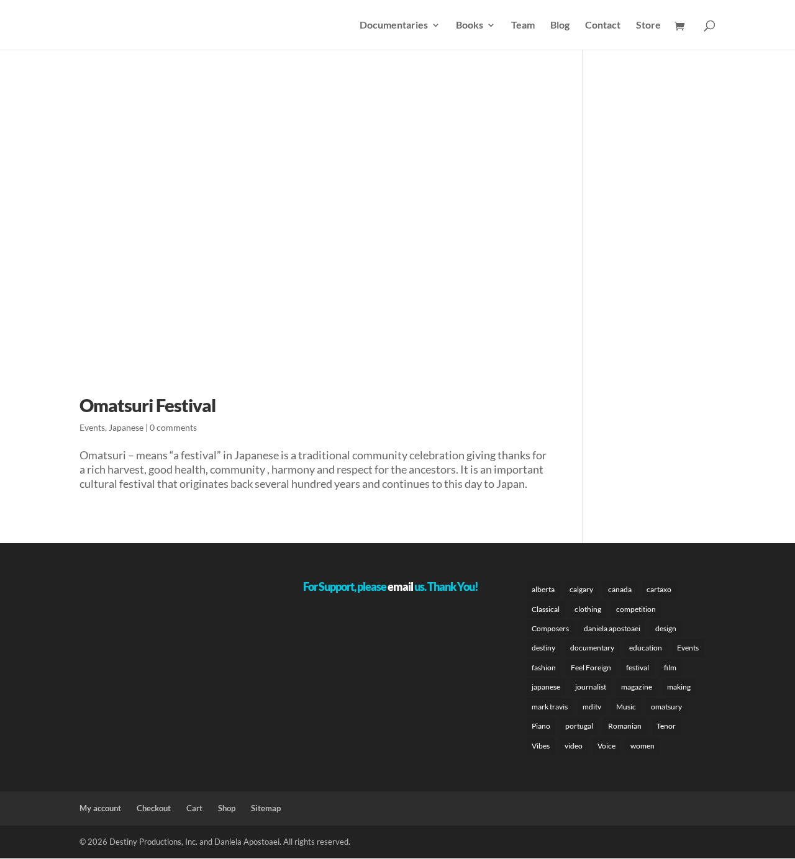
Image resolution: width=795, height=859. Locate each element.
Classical (546, 609)
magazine (636, 686)
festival (637, 667)
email (400, 586)
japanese (546, 686)
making (679, 686)
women (642, 745)
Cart (194, 808)
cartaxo (659, 589)
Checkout (154, 808)
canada (620, 589)
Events (92, 427)
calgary (581, 589)
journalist (590, 686)
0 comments (173, 427)
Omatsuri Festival (148, 405)
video (574, 745)
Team (523, 25)
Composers (550, 628)
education (645, 647)
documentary (592, 647)
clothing (588, 609)
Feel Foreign (591, 667)
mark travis (550, 706)
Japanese (126, 427)
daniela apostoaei (612, 628)
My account (100, 808)
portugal (579, 726)
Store (648, 25)
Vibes (541, 745)
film (670, 667)
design (665, 628)
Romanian (625, 726)
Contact (602, 25)
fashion (544, 667)
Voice (606, 745)
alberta (543, 589)
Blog (560, 25)
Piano (541, 726)
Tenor (666, 726)
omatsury (666, 706)
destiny (543, 647)
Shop (226, 808)
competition (636, 609)
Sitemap (266, 808)
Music (626, 706)
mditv (592, 706)
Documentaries (394, 25)
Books (469, 25)
